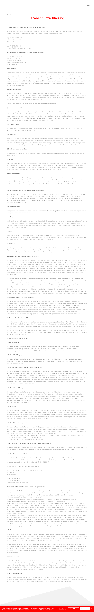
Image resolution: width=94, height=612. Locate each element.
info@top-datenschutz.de (18, 62)
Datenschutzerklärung (46, 610)
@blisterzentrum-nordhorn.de (22, 48)
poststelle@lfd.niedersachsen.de (20, 482)
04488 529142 (13, 64)
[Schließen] (92, 609)
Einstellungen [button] (62, 609)
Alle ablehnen (73, 609)
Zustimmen (85, 609)
